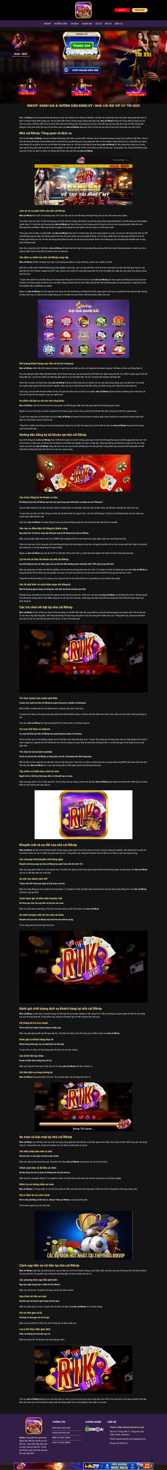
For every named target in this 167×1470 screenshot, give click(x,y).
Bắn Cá (119, 23)
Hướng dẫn (60, 23)
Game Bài (87, 23)
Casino (74, 23)
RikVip (22, 1438)
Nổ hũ (108, 23)
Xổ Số (98, 23)
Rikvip (47, 23)
